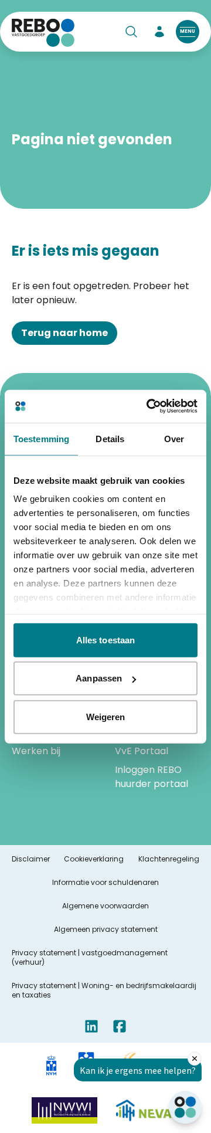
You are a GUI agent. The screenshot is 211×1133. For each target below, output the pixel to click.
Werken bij (36, 751)
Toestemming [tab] (41, 438)
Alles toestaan (105, 639)
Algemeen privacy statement (106, 929)
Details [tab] (110, 438)
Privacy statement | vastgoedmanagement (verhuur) (90, 957)
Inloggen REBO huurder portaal (151, 777)
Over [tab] (174, 438)
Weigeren (105, 716)
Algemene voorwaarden (105, 906)
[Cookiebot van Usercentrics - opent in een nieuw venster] (149, 406)
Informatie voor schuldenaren (105, 882)
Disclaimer (31, 859)
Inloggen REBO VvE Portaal (148, 744)
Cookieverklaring (94, 859)
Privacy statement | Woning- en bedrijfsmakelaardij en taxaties (104, 990)
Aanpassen (99, 678)
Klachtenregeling (168, 859)
